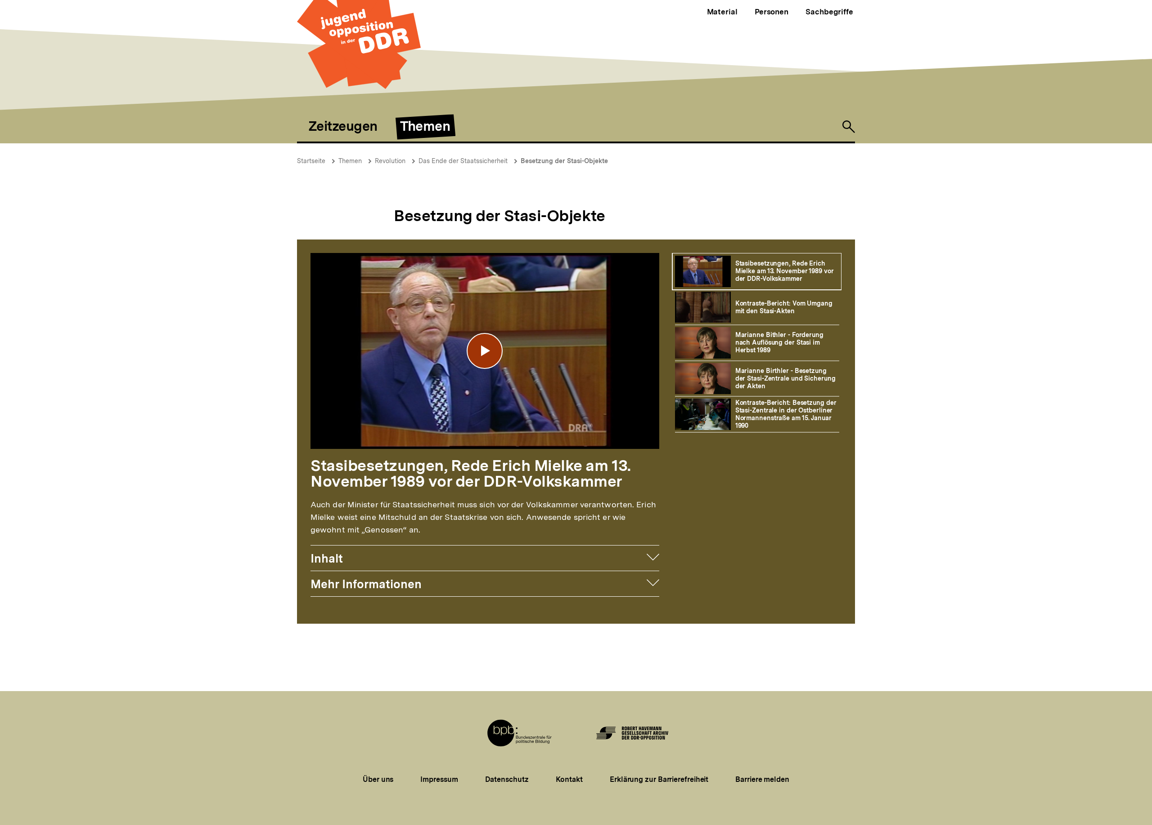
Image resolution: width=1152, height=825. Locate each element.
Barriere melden (762, 779)
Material (722, 11)
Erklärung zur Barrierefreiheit (659, 779)
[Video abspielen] (485, 351)
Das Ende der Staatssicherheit (463, 160)
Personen (771, 11)
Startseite (311, 160)
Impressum (439, 779)
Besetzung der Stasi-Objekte (564, 160)
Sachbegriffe (829, 11)
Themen (350, 160)
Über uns (378, 779)
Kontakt (569, 779)
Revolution (390, 160)
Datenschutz (507, 779)
